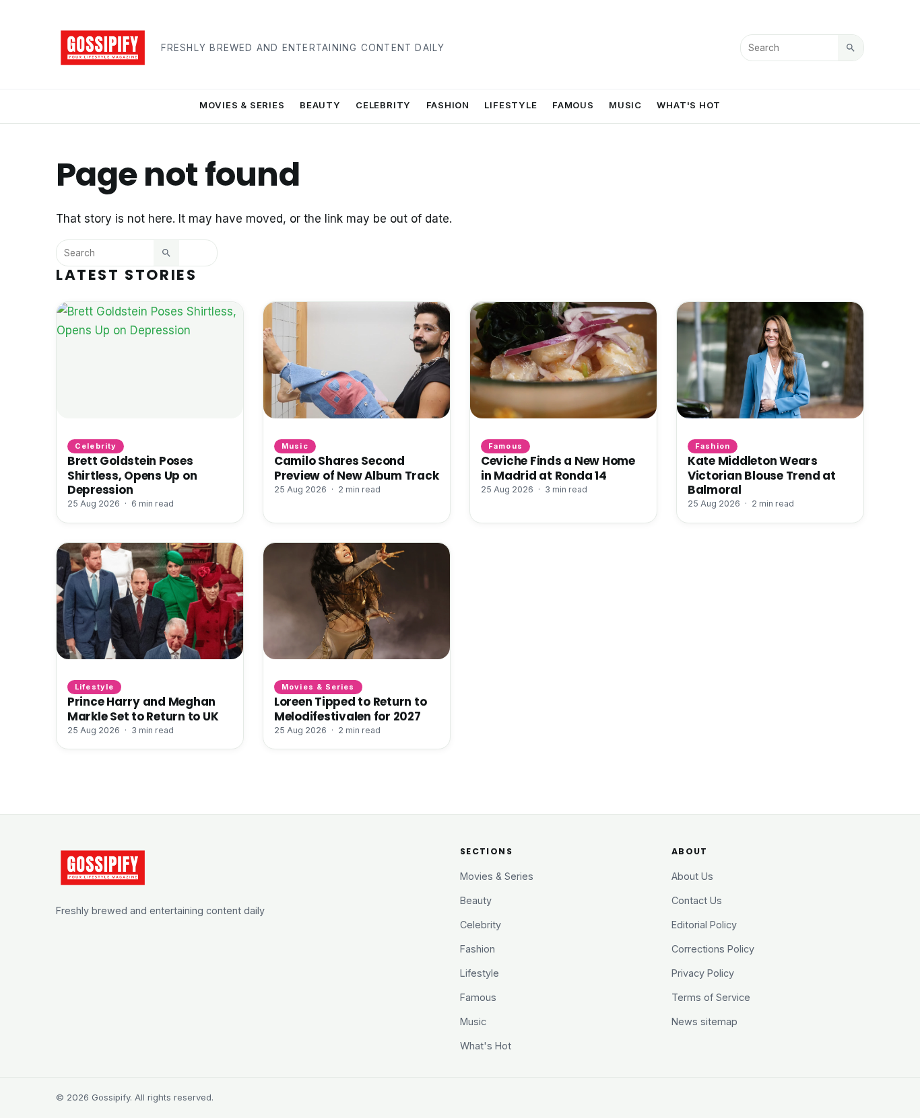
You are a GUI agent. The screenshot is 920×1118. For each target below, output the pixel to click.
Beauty (320, 105)
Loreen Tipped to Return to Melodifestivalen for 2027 (350, 709)
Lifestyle (510, 105)
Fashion (448, 105)
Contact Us (696, 900)
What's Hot (689, 105)
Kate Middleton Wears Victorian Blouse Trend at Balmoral (762, 475)
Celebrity (383, 105)
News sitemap (704, 1021)
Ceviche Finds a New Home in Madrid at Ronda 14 (558, 468)
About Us (692, 876)
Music (625, 105)
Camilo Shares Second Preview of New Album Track (356, 468)
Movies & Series (242, 105)
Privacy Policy (702, 973)
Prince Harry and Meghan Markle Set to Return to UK (142, 709)
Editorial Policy (704, 924)
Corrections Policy (712, 949)
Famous (573, 105)
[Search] (850, 48)
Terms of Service (710, 997)
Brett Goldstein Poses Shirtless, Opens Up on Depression (132, 475)
